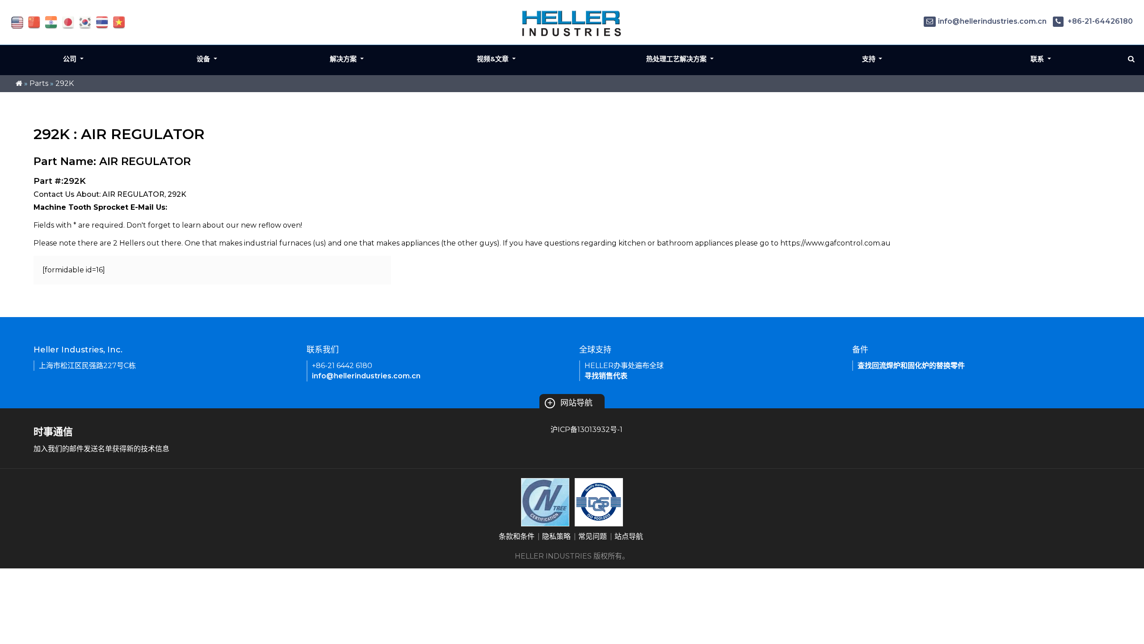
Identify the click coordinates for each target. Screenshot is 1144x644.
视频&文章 (493, 59)
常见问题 (592, 536)
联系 (1038, 59)
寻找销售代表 (606, 376)
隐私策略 (556, 536)
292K (64, 83)
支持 (869, 59)
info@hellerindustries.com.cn (992, 21)
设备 (204, 59)
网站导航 (570, 403)
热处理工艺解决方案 (677, 59)
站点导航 (628, 536)
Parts (38, 83)
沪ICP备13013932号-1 (586, 429)
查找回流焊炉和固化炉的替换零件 (911, 365)
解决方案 (344, 59)
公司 (70, 59)
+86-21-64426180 (1099, 21)
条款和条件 (516, 536)
